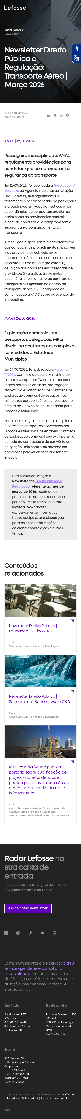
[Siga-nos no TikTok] (30, 932)
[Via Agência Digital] (7, 1109)
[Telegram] (67, 115)
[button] (72, 7)
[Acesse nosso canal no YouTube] (42, 932)
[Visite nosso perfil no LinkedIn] (6, 932)
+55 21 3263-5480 (55, 1034)
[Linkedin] (48, 115)
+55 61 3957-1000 (14, 1082)
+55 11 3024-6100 (13, 1030)
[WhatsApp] (61, 115)
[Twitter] (54, 115)
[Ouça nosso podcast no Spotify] (54, 932)
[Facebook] (43, 115)
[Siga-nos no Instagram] (18, 932)
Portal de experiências (55, 1098)
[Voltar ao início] (15, 7)
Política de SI (30, 1098)
